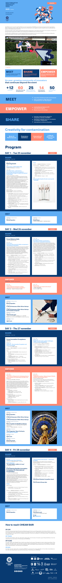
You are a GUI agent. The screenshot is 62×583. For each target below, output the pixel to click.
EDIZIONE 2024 (50, 577)
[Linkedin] (15, 571)
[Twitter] (16, 571)
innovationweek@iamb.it (21, 568)
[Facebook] (18, 571)
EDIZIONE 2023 (55, 577)
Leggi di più (8, 67)
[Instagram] (20, 571)
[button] (31, 67)
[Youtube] (21, 571)
